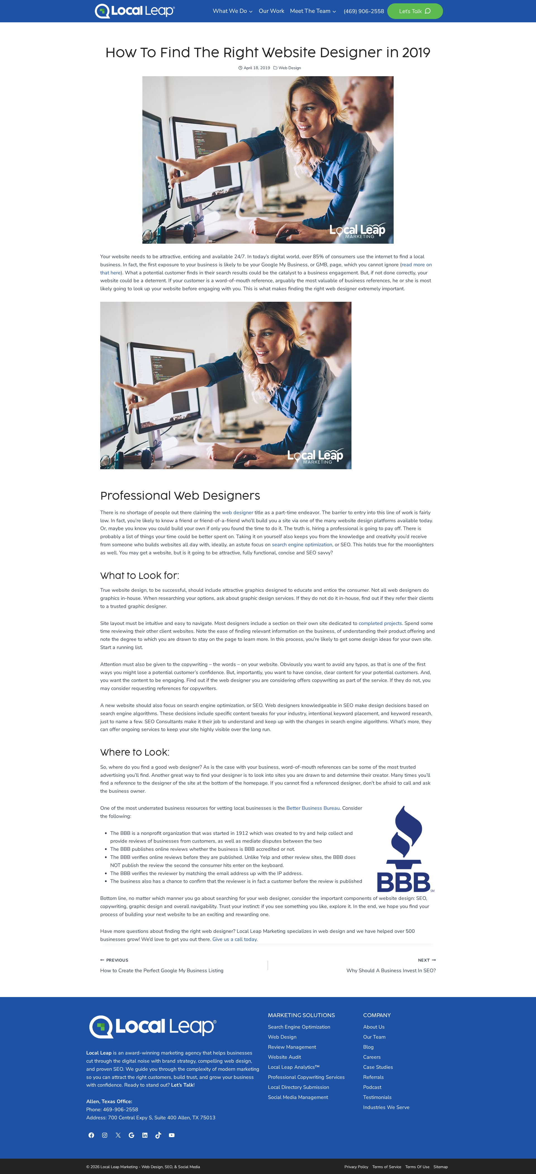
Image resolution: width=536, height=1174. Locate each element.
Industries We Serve (386, 1107)
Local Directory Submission (298, 1087)
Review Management (292, 1047)
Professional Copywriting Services (306, 1077)
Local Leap (99, 1053)
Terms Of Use (417, 1167)
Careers (372, 1057)
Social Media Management (298, 1097)
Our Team (374, 1037)
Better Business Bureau (313, 808)
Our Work (271, 11)
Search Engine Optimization (299, 1027)
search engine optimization (302, 544)
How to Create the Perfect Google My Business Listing (162, 965)
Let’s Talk (182, 1085)
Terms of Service (386, 1167)
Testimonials (377, 1097)
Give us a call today (234, 939)
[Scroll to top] (522, 1155)
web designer (237, 512)
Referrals (373, 1077)
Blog (368, 1047)
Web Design (290, 68)
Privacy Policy (356, 1167)
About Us (374, 1027)
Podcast (372, 1087)
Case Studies (378, 1067)
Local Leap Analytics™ (294, 1067)
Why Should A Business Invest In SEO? (391, 965)
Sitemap (441, 1167)
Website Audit (284, 1057)
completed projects (380, 623)
